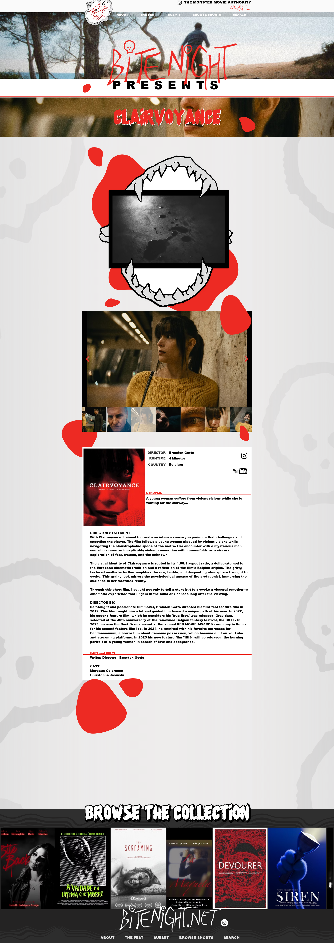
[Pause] (113, 263)
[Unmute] (119, 263)
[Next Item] (246, 359)
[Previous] (19, 45)
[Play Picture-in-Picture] (218, 263)
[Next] (314, 45)
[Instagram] (179, 2)
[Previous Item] (87, 359)
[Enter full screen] (224, 263)
